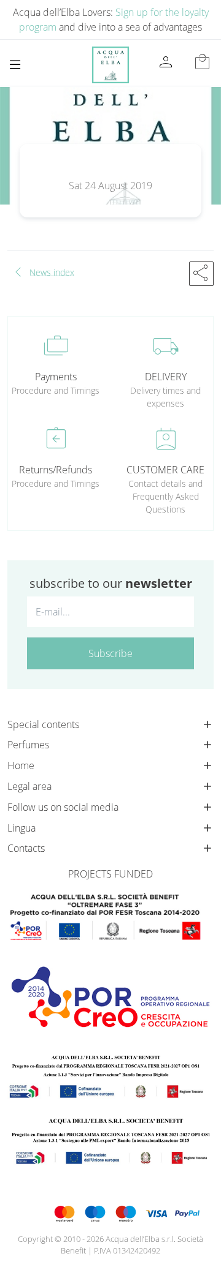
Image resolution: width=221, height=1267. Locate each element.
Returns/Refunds (55, 469)
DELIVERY (166, 376)
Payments (56, 376)
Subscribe (110, 653)
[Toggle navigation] (15, 64)
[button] (201, 273)
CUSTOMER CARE (165, 469)
